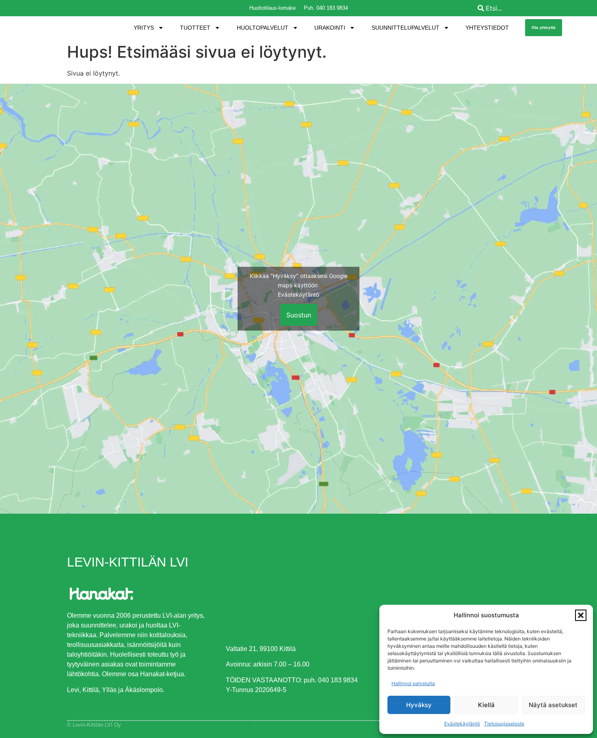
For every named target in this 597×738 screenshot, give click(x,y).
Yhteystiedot (487, 27)
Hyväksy (419, 705)
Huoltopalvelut (262, 27)
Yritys (144, 27)
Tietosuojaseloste (504, 724)
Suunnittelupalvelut (405, 27)
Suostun (298, 315)
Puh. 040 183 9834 (326, 8)
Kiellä (486, 705)
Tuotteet (195, 27)
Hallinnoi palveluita (413, 683)
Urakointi (329, 27)
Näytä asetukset (553, 705)
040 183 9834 (338, 680)
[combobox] (535, 8)
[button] (581, 615)
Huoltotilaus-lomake (272, 8)
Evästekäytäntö (462, 724)
